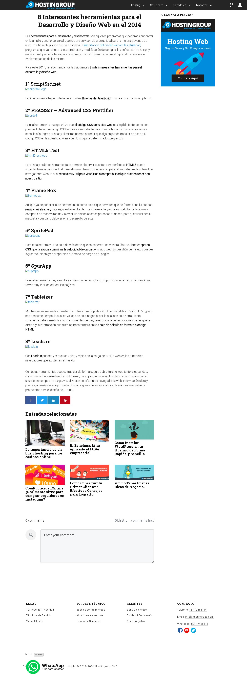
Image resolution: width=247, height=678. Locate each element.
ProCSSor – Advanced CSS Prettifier (72, 110)
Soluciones (156, 5)
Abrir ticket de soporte (89, 615)
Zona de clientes (137, 609)
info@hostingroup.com (199, 616)
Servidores (179, 5)
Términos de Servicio (39, 615)
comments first (142, 520)
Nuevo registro (136, 621)
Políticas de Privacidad (40, 609)
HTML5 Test (45, 150)
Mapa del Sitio (34, 621)
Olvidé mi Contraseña (140, 615)
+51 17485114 (198, 609)
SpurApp (41, 266)
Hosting (135, 5)
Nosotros (202, 5)
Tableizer (42, 297)
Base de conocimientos (90, 609)
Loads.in (41, 341)
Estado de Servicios (88, 621)
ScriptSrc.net (45, 84)
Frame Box (43, 190)
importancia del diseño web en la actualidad (112, 45)
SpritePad (42, 230)
